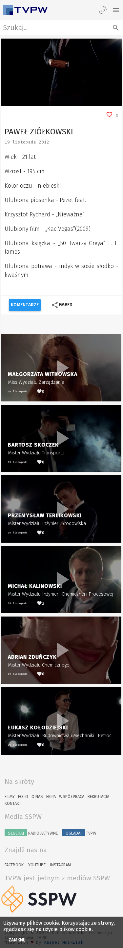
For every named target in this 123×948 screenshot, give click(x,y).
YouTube (37, 864)
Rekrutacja (98, 796)
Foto (23, 796)
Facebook (14, 864)
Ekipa (51, 796)
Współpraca (71, 796)
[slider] (54, 101)
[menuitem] (102, 101)
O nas (37, 796)
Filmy (10, 796)
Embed (62, 305)
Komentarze (25, 305)
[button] (21, 101)
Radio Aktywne (33, 833)
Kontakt (13, 803)
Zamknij (17, 940)
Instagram (60, 864)
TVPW (81, 833)
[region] (61, 72)
